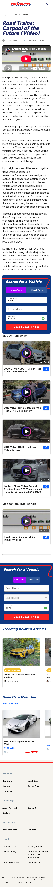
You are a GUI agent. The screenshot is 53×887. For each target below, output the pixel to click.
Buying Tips (34, 786)
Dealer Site (33, 808)
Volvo (19, 234)
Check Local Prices (26, 326)
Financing (7, 791)
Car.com (32, 829)
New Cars (16, 290)
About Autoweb (10, 808)
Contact (6, 813)
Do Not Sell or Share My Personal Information (38, 854)
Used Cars (37, 290)
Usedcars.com (9, 829)
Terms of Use (9, 846)
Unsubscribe (34, 862)
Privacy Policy (35, 846)
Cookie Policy (9, 851)
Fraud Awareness (10, 862)
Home (14, 15)
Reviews (6, 786)
